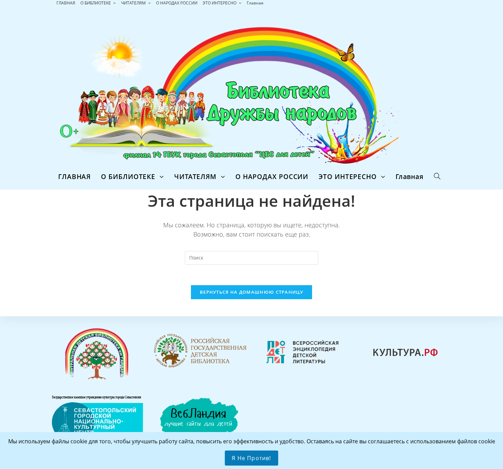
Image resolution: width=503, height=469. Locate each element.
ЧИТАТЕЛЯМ (134, 3)
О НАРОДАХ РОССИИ (176, 3)
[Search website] (437, 176)
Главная (255, 3)
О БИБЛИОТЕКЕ (96, 3)
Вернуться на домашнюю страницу (251, 292)
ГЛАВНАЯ (65, 3)
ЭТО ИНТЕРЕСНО (220, 3)
